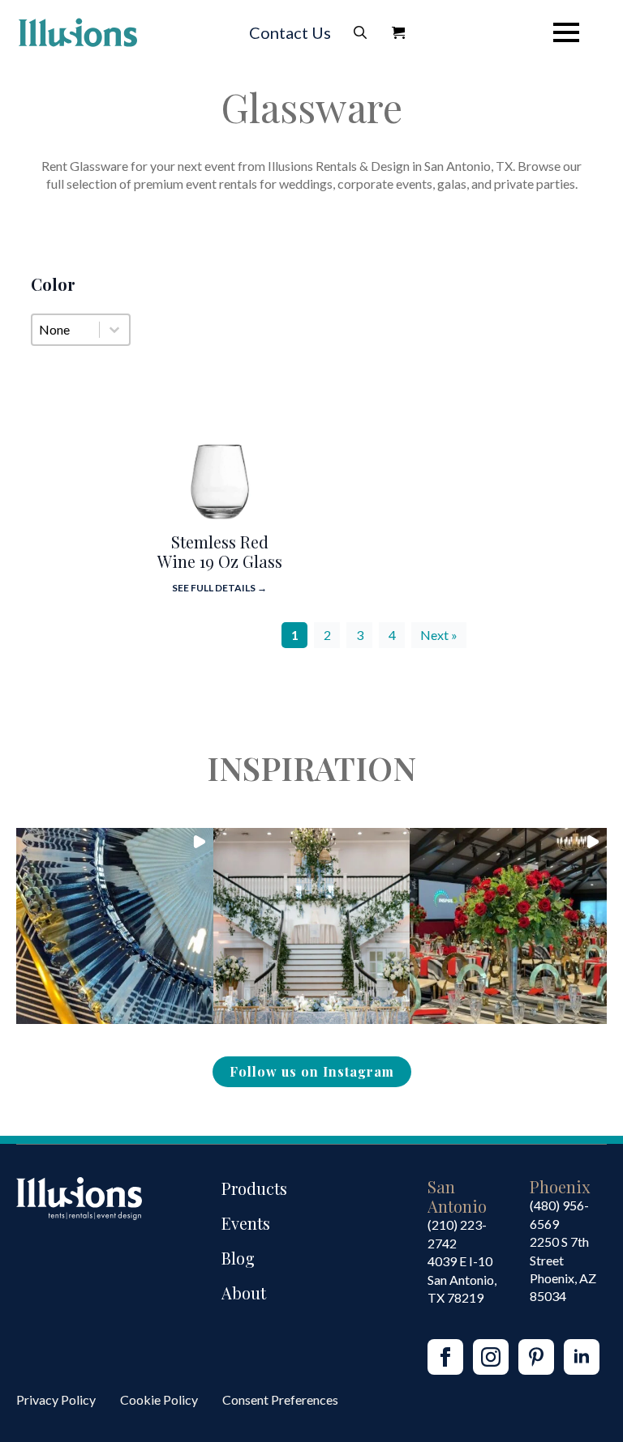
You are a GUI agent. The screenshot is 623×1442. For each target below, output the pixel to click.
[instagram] (491, 1357)
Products (254, 1188)
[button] (114, 926)
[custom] (536, 1357)
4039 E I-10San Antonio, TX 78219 (462, 1279)
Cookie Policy (159, 1399)
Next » (439, 634)
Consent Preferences (280, 1399)
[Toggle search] (360, 32)
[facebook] (445, 1357)
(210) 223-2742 (457, 1233)
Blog (238, 1258)
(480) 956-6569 (559, 1214)
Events (245, 1223)
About (243, 1292)
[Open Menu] (566, 32)
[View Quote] (398, 32)
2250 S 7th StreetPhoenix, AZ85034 (563, 1268)
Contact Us (290, 32)
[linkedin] (581, 1357)
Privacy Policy (56, 1399)
